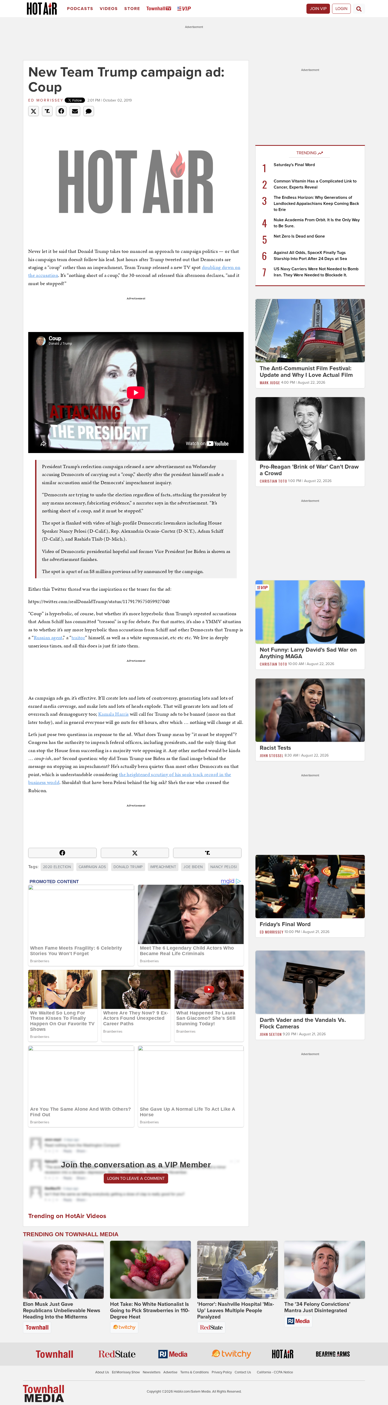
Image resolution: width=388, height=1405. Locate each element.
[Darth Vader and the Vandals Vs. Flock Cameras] (310, 982)
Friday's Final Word (285, 924)
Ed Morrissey (46, 100)
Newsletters (151, 1372)
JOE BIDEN (193, 867)
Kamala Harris (113, 714)
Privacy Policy (222, 1372)
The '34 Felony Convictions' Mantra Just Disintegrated (317, 1307)
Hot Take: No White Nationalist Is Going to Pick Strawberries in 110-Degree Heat (150, 1310)
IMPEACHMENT (163, 867)
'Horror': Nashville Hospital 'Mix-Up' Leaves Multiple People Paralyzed (235, 1310)
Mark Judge (270, 382)
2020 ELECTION (57, 867)
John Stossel (271, 755)
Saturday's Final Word (294, 164)
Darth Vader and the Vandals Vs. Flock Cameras (303, 1023)
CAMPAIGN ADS (92, 867)
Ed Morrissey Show (126, 1372)
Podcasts (80, 8)
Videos (109, 8)
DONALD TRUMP (128, 867)
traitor (78, 637)
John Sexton (271, 1034)
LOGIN (341, 8)
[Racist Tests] (310, 710)
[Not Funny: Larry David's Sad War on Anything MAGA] (310, 611)
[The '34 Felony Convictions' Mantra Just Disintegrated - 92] (324, 1270)
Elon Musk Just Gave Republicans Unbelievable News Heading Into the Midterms (61, 1310)
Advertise (170, 1372)
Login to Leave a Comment (136, 1178)
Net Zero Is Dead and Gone (299, 236)
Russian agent (48, 637)
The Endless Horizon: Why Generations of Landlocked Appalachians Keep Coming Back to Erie (316, 203)
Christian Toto (273, 481)
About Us (102, 1372)
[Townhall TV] (159, 9)
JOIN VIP (318, 8)
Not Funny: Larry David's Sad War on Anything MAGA (308, 653)
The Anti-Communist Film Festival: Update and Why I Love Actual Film (306, 371)
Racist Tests (275, 747)
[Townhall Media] (43, 1393)
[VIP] (185, 9)
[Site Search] (359, 9)
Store (132, 8)
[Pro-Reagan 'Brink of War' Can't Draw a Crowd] (310, 428)
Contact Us (243, 1372)
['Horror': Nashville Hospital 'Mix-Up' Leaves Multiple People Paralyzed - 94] (237, 1270)
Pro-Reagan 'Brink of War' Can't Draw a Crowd (309, 470)
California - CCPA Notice (275, 1372)
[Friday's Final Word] (310, 886)
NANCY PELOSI (223, 867)
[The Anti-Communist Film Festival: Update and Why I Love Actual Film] (310, 330)
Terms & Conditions (194, 1372)
